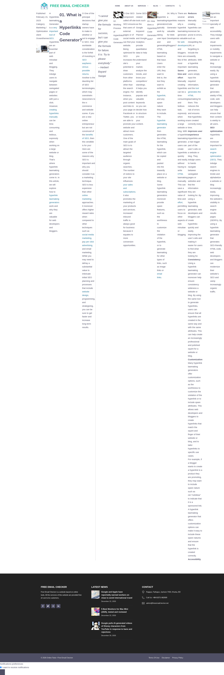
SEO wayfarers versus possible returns (86, 67)
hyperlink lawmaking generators (54, 199)
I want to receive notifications (15, 667)
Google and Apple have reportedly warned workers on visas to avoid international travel (116, 595)
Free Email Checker (69, 6)
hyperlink (161, 95)
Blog (155, 6)
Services (142, 6)
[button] (180, 5)
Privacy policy (177, 658)
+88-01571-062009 (160, 597)
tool (197, 88)
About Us (129, 6)
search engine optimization (215, 152)
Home (117, 6)
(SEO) (213, 159)
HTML (180, 174)
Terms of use (154, 658)
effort (180, 202)
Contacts (170, 6)
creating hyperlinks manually (54, 113)
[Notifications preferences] (2, 672)
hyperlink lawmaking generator (162, 124)
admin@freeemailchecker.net (157, 603)
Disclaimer (166, 658)
